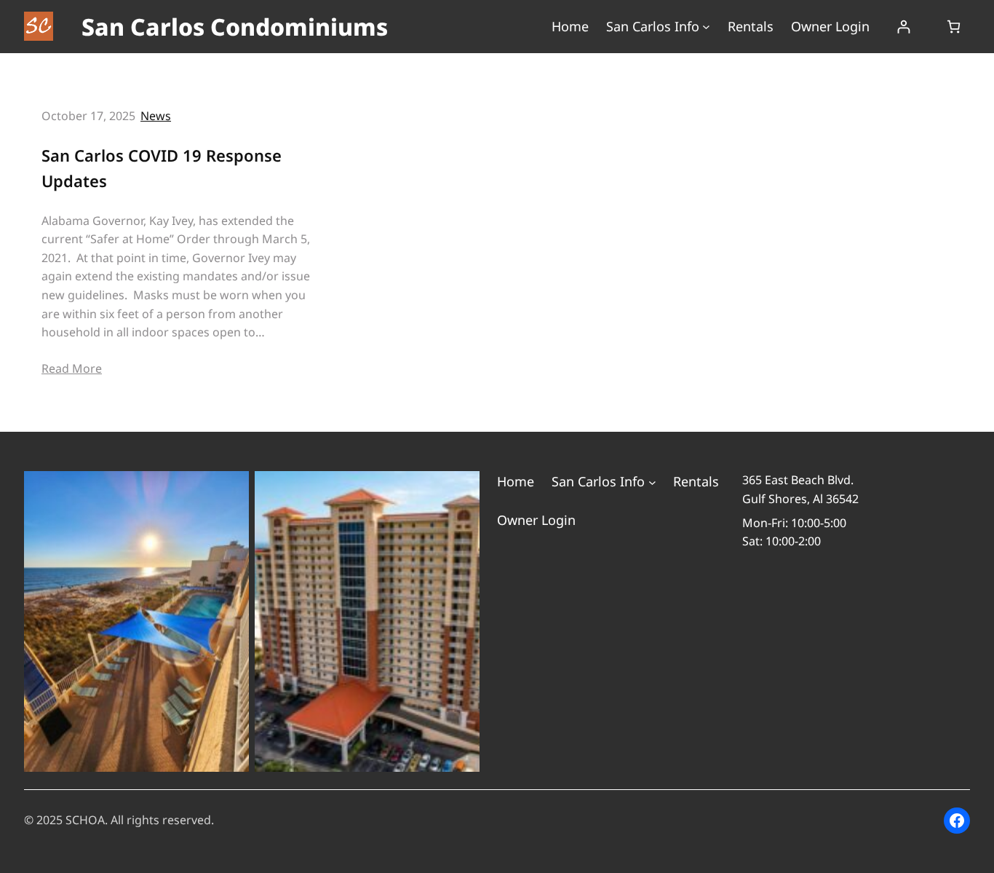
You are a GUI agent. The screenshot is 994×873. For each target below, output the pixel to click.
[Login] (903, 26)
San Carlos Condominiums (234, 26)
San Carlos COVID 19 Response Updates (161, 167)
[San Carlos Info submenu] (706, 27)
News (155, 116)
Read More (71, 368)
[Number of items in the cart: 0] (953, 26)
